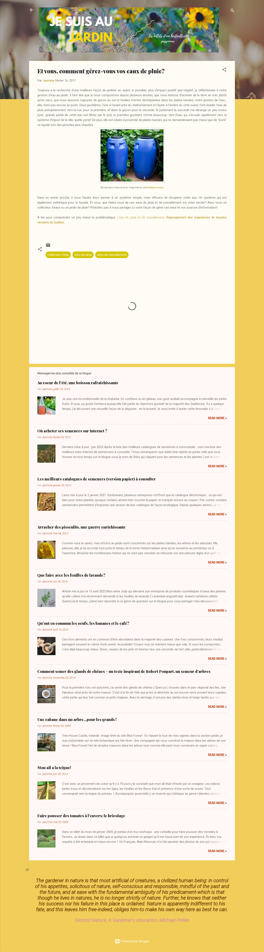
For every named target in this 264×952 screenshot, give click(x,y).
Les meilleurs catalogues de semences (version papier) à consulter (96, 479)
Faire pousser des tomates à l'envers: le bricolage (81, 815)
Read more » (217, 418)
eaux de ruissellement (112, 255)
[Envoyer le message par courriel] (48, 246)
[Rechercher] (232, 11)
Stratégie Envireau (155, 187)
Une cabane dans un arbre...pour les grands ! (77, 719)
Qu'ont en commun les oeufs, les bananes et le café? (83, 623)
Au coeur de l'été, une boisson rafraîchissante (77, 382)
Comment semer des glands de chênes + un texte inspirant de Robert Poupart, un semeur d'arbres (123, 671)
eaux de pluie (83, 255)
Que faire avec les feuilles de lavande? (71, 575)
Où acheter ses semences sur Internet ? (72, 430)
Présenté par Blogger (134, 941)
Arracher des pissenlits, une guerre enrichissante (81, 527)
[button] (224, 70)
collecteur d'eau (58, 255)
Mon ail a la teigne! (54, 767)
